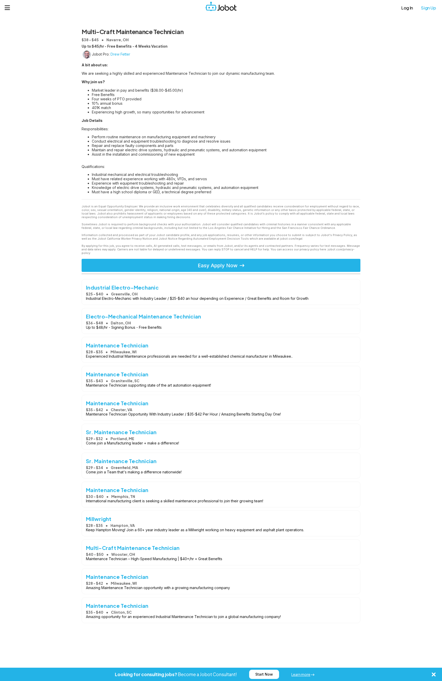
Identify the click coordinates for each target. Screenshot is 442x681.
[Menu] (7, 7)
